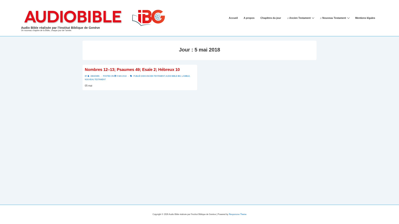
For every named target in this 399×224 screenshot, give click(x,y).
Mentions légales (365, 18)
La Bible (186, 76)
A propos (249, 18)
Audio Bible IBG (173, 76)
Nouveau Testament (95, 79)
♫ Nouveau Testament (333, 18)
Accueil (233, 18)
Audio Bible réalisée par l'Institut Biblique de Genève (60, 27)
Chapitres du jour (270, 18)
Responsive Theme (237, 214)
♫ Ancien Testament (299, 18)
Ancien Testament (155, 76)
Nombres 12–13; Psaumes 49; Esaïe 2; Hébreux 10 (132, 69)
